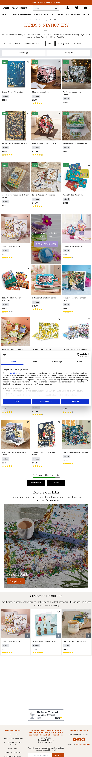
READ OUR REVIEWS (13, 752)
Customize (44, 401)
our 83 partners (16, 373)
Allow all (75, 401)
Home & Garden (41, 14)
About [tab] (79, 361)
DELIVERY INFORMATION (13, 738)
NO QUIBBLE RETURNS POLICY (13, 743)
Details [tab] (35, 361)
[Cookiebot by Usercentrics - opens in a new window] (78, 355)
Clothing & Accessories (20, 14)
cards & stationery (56, 20)
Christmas (76, 14)
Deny (17, 401)
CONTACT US (13, 734)
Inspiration (63, 14)
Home (31, 20)
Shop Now (15, 581)
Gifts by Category (43, 20)
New (4, 14)
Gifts (53, 14)
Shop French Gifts (46, 243)
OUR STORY (13, 748)
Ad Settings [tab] (57, 361)
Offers (86, 14)
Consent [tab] (12, 361)
